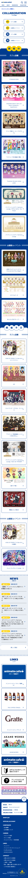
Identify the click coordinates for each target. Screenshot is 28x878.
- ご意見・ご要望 (7, 862)
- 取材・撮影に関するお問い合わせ (12, 864)
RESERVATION (15, 5)
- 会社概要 (5, 827)
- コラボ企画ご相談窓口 (9, 866)
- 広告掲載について (8, 829)
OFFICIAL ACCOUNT (9, 821)
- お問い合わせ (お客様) (9, 858)
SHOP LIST (6, 817)
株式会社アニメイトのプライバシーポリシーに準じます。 (14, 873)
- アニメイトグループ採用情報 (11, 840)
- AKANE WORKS (8, 852)
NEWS (3, 5)
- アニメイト (6, 846)
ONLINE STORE (23, 5)
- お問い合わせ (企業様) (9, 860)
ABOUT (8, 5)
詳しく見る (14, 647)
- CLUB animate (7, 850)
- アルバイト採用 (7, 835)
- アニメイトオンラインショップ (11, 848)
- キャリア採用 (7, 838)
